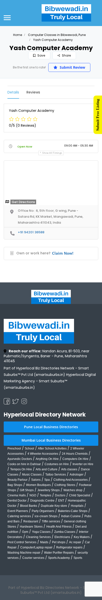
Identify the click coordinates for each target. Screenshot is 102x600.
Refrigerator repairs (69, 547)
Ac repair (75, 542)
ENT (61, 500)
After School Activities (52, 448)
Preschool (14, 448)
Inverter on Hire (83, 464)
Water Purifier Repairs (59, 552)
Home (17, 35)
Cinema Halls (16, 495)
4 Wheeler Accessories (42, 453)
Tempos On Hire (21, 469)
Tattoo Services (55, 474)
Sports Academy (59, 558)
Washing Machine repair (23, 552)
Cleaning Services (38, 537)
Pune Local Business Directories (51, 426)
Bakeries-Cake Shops (72, 511)
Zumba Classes (64, 532)
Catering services (19, 516)
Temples (45, 495)
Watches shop (72, 490)
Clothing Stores (64, 485)
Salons (36, 479)
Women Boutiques (38, 485)
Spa (47, 479)
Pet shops (58, 542)
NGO (32, 495)
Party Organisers (43, 511)
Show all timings (52, 152)
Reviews (33, 92)
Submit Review (72, 67)
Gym (25, 532)
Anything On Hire (47, 459)
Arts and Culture (46, 469)
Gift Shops (27, 490)
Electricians (62, 537)
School (29, 448)
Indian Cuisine (71, 516)
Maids (44, 542)
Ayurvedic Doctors (19, 459)
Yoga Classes (41, 532)
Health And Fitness (59, 526)
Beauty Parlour (17, 479)
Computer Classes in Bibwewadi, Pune (57, 35)
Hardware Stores (31, 526)
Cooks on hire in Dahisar (24, 464)
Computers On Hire (75, 459)
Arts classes (69, 469)
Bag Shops (14, 485)
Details (13, 92)
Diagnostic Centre (42, 500)
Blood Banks (28, 506)
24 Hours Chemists (75, 453)
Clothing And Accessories (70, 479)
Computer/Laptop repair (36, 547)
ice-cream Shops (46, 516)
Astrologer (76, 474)
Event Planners (17, 511)
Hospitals (77, 506)
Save (41, 55)
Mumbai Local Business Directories (51, 440)
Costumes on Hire (57, 464)
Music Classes (32, 474)
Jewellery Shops (48, 490)
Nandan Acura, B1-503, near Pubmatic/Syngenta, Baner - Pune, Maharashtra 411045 (46, 356)
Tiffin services (51, 521)
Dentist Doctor (16, 500)
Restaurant (30, 521)
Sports (78, 558)
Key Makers (82, 537)
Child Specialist (79, 495)
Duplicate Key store (54, 506)
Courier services (33, 558)
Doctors (60, 495)
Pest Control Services (21, 542)
